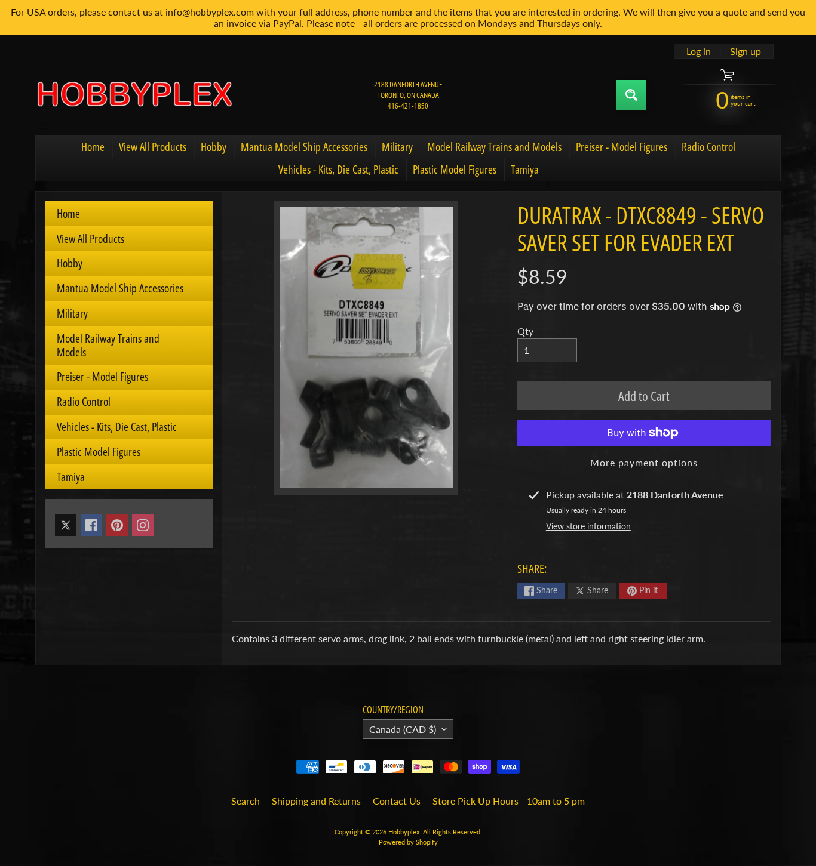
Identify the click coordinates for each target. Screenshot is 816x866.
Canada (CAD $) (402, 729)
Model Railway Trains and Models (494, 147)
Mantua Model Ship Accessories (304, 147)
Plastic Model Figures (454, 169)
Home (93, 147)
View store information (588, 526)
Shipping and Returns (316, 800)
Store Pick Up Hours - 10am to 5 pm (508, 800)
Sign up (745, 51)
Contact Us (397, 800)
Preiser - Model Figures (621, 147)
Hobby (213, 147)
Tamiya (525, 169)
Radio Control (708, 147)
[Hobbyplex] (133, 95)
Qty (525, 331)
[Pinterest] (117, 525)
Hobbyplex (403, 832)
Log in (698, 51)
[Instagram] (143, 525)
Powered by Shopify (408, 842)
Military (397, 147)
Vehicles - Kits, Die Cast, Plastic (338, 169)
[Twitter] (65, 525)
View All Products (152, 147)
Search (245, 800)
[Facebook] (91, 525)
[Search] (631, 95)
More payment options (644, 462)
